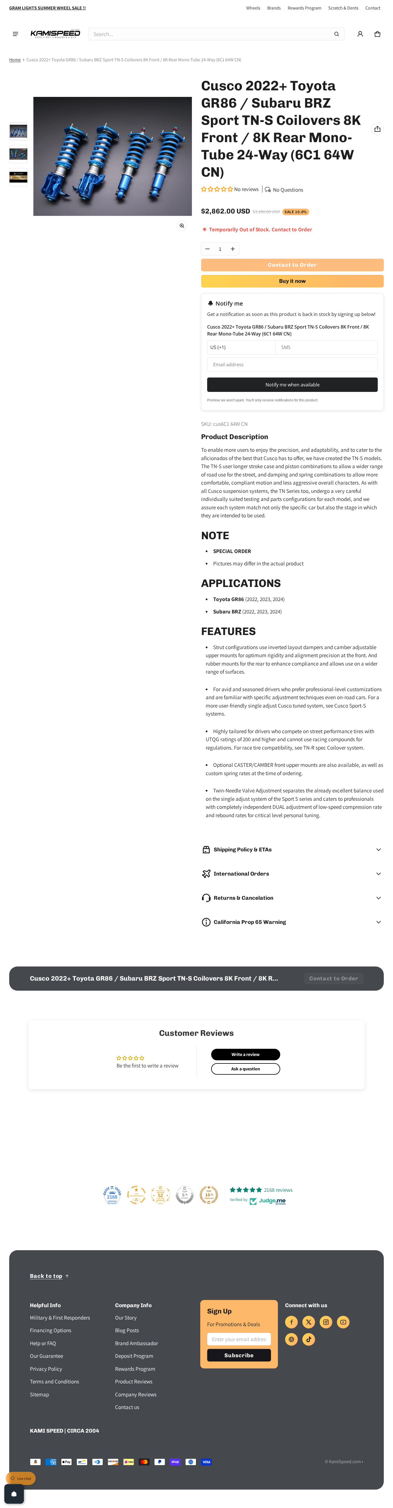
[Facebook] (291, 1322)
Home (15, 60)
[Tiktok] (308, 1339)
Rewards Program (304, 8)
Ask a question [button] (245, 1069)
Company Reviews (136, 1394)
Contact (372, 8)
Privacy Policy (46, 1368)
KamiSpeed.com (345, 1462)
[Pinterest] (291, 1339)
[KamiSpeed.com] (55, 34)
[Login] (360, 34)
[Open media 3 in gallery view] (18, 177)
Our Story (126, 1317)
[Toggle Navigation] (15, 34)
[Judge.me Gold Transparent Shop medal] (136, 1195)
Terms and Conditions (54, 1381)
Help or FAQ (43, 1343)
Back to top (46, 1276)
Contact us (127, 1407)
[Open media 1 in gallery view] (18, 131)
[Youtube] (343, 1322)
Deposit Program (134, 1355)
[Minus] (207, 249)
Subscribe (239, 1355)
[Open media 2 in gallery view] (18, 154)
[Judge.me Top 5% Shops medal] (184, 1195)
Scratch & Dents (343, 8)
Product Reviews (133, 1381)
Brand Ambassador (136, 1343)
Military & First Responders (60, 1317)
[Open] (14, 1494)
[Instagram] (326, 1322)
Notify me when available (293, 385)
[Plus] (232, 249)
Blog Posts (127, 1330)
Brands (274, 8)
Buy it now (292, 281)
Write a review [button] (246, 1054)
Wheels (253, 8)
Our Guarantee (46, 1355)
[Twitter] (308, 1322)
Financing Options (50, 1330)
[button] (377, 34)
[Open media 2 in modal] (112, 156)
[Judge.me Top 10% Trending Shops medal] (209, 1195)
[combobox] (217, 34)
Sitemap (39, 1394)
